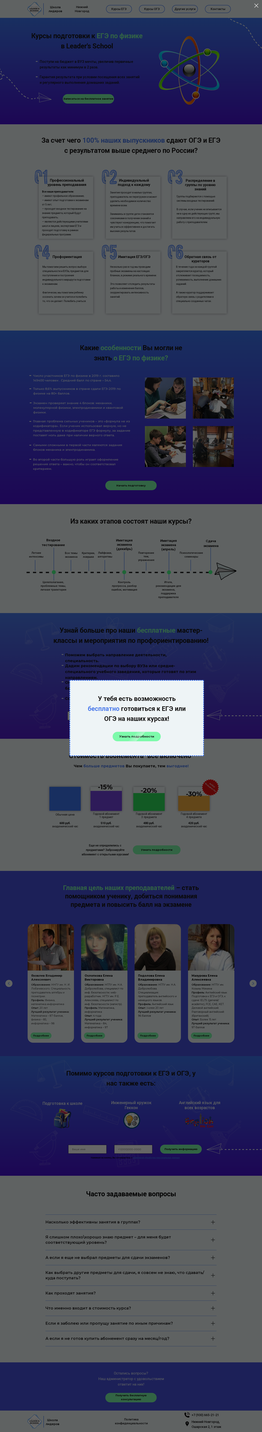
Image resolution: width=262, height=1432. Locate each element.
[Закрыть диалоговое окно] (256, 5)
